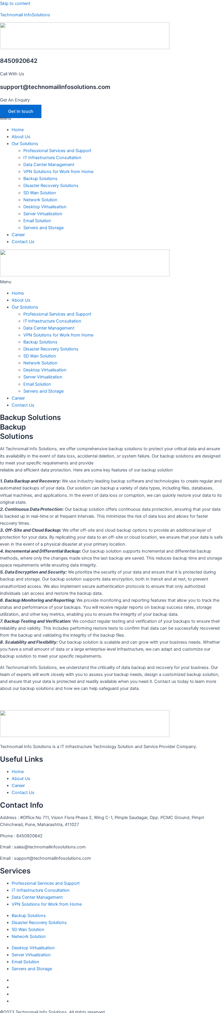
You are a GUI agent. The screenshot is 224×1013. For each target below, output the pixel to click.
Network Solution (40, 199)
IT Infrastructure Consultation (52, 157)
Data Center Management (48, 164)
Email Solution (37, 220)
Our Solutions (25, 143)
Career (18, 234)
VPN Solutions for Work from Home (58, 171)
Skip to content (15, 3)
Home (18, 129)
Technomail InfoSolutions (25, 14)
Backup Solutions (40, 178)
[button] (112, 118)
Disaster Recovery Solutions (50, 185)
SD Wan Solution (39, 192)
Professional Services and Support (57, 150)
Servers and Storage (43, 227)
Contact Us (23, 241)
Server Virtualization (42, 213)
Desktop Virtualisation (44, 206)
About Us (21, 136)
